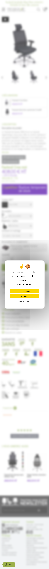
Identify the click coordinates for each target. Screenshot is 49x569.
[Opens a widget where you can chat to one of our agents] (8, 565)
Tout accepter (24, 291)
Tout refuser (24, 296)
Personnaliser (24, 301)
